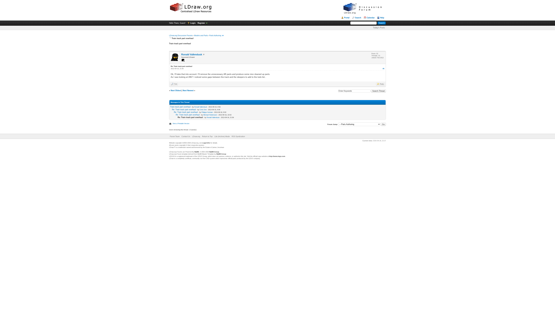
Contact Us (186, 136)
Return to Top (207, 136)
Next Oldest (176, 90)
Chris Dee (203, 109)
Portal (346, 18)
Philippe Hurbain (207, 112)
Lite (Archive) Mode (222, 136)
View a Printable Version (181, 123)
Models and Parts (201, 36)
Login (193, 23)
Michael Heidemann (210, 115)
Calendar (371, 18)
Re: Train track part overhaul (184, 109)
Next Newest (188, 90)
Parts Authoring (215, 36)
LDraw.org (196, 136)
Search (358, 18)
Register (201, 23)
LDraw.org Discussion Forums (181, 36)
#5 (383, 68)
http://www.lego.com (277, 156)
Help (382, 18)
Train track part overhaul (180, 107)
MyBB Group (214, 152)
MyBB (196, 152)
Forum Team (175, 136)
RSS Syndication (238, 136)
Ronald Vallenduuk (191, 54)
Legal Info (206, 143)
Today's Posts (379, 28)
